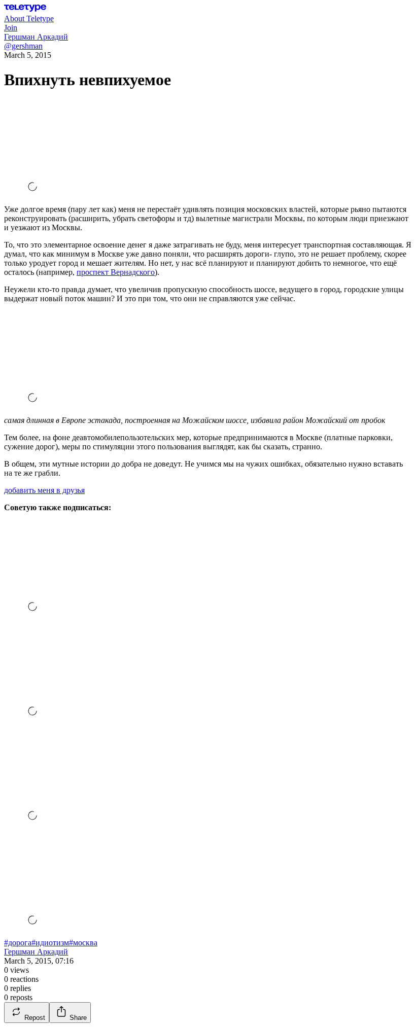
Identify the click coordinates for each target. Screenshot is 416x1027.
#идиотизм (50, 942)
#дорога (17, 942)
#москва (83, 942)
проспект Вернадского (116, 272)
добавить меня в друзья (44, 490)
